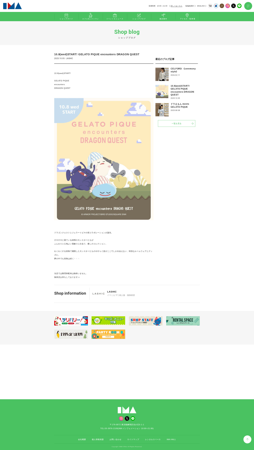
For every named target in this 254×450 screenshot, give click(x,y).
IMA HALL (171, 439)
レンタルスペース (153, 439)
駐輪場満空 (190, 6)
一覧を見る (177, 124)
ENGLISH (201, 6)
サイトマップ (133, 439)
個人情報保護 (98, 439)
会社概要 (82, 439)
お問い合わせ (115, 439)
